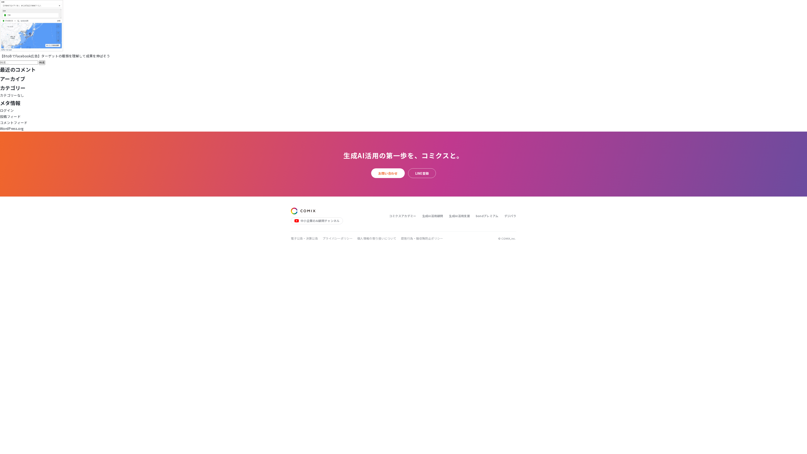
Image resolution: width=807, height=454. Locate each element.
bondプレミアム (487, 216)
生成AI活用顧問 (432, 216)
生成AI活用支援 (459, 216)
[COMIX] (303, 211)
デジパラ (510, 216)
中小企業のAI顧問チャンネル (320, 221)
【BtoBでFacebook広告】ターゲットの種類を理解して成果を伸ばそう (55, 55)
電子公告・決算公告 (304, 238)
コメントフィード (14, 122)
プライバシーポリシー (338, 238)
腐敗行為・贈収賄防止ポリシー (422, 238)
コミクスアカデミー (402, 216)
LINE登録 (422, 173)
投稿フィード (10, 116)
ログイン (7, 110)
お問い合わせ (388, 173)
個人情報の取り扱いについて (376, 238)
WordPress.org (12, 128)
